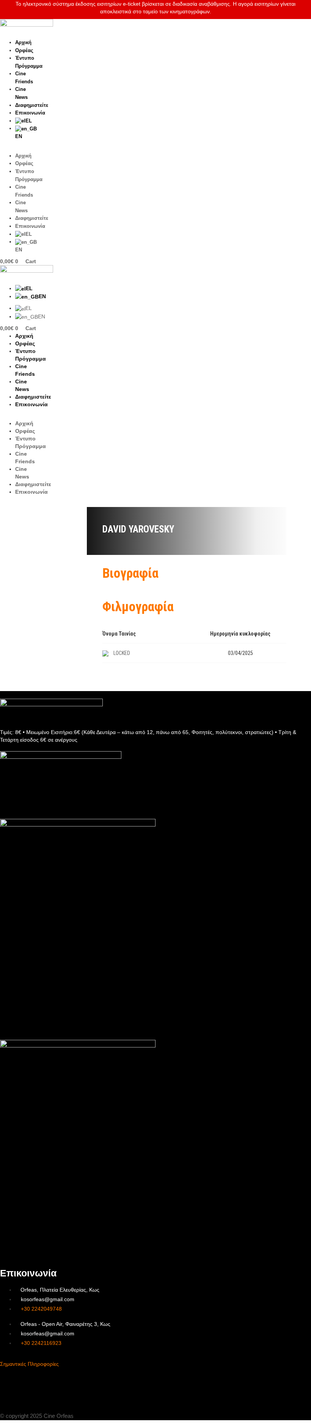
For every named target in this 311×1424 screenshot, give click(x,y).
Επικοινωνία (30, 113)
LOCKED (121, 653)
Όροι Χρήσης (17, 1384)
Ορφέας (24, 50)
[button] (19, 148)
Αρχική (23, 42)
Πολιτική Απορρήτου (26, 1397)
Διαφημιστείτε (31, 105)
